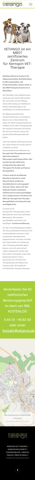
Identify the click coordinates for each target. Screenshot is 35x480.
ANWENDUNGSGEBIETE (17, 449)
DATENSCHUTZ (23, 458)
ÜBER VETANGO (21, 455)
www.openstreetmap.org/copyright (18, 421)
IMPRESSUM (11, 458)
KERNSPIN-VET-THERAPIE (17, 446)
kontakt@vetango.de (19, 330)
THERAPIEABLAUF (13, 452)
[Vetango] (14, 4)
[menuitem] (29, 4)
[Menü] (29, 4)
